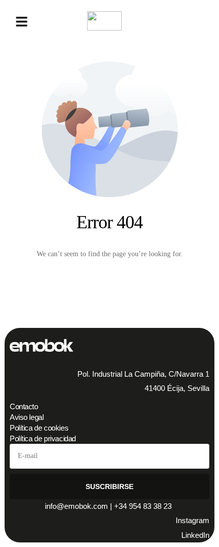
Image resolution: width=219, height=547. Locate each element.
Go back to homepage (109, 294)
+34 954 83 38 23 (144, 506)
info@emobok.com (76, 506)
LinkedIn (195, 535)
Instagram (192, 520)
